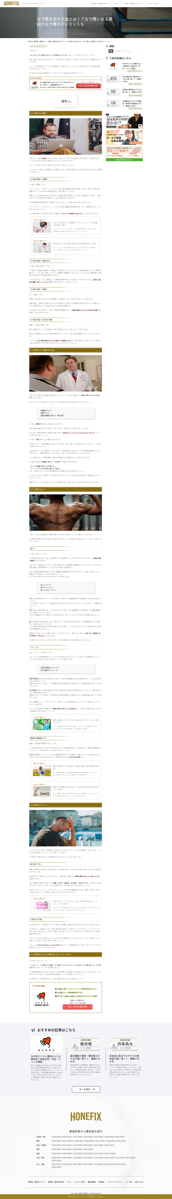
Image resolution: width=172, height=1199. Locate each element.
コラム (115, 3)
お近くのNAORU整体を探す (88, 86)
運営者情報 (92, 1182)
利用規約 (101, 1182)
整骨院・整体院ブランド (134, 71)
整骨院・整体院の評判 (56, 1182)
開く (69, 101)
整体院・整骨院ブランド (132, 3)
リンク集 (128, 1182)
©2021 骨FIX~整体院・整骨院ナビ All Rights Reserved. (86, 1193)
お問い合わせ (139, 1182)
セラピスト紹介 (152, 3)
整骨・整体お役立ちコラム (56, 41)
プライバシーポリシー (115, 1182)
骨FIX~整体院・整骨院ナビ (37, 41)
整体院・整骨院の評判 (100, 3)
